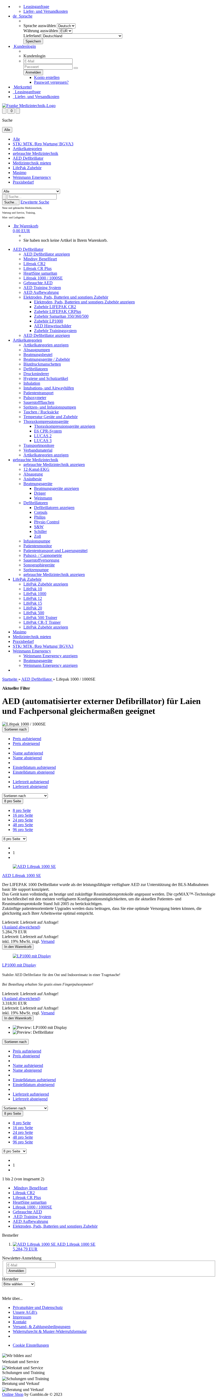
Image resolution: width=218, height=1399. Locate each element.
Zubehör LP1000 (48, 321)
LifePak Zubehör (27, 168)
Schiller (40, 531)
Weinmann (43, 498)
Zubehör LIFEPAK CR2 (55, 306)
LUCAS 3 (43, 440)
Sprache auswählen (39, 25)
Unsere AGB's (25, 1312)
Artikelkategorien (27, 148)
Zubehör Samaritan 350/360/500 (61, 316)
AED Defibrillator (28, 158)
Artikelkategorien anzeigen (46, 345)
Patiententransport (38, 393)
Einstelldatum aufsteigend (34, 767)
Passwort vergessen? (51, 82)
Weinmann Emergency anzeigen (50, 656)
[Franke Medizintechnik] (29, 105)
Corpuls (40, 512)
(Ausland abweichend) (21, 927)
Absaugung (33, 474)
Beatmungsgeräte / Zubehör (46, 359)
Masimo (19, 172)
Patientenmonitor (37, 546)
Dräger (40, 493)
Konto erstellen (47, 77)
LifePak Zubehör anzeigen (45, 584)
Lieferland (32, 35)
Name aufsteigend (28, 753)
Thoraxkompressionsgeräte (46, 421)
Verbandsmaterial (37, 450)
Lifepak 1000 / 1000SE (43, 278)
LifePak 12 (32, 598)
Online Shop (12, 1394)
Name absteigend (27, 758)
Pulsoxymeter (34, 397)
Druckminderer (36, 373)
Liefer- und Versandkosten (45, 11)
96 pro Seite (23, 829)
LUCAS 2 (43, 436)
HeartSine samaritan (40, 273)
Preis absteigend (26, 743)
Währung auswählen (40, 30)
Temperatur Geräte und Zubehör (50, 416)
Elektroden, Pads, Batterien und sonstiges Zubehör (65, 297)
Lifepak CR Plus (37, 268)
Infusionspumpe (36, 541)
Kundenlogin (24, 46)
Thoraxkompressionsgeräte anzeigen (64, 426)
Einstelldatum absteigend (33, 772)
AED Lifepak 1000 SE (21, 875)
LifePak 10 (32, 589)
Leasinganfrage (36, 6)
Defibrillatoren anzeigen (54, 507)
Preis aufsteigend (27, 738)
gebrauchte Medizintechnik (35, 153)
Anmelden (16, 1271)
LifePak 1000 (34, 593)
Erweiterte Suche (34, 202)
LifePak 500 (33, 613)
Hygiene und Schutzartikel (45, 378)
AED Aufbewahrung (41, 292)
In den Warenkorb (17, 947)
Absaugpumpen (36, 349)
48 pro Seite (23, 825)
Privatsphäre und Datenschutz (38, 1307)
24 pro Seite (23, 820)
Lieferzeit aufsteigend (31, 781)
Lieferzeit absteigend (30, 786)
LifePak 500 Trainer (40, 617)
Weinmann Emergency (32, 177)
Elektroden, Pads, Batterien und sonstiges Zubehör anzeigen (84, 302)
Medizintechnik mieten (32, 163)
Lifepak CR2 (34, 263)
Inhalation (31, 383)
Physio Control (46, 522)
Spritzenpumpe (36, 569)
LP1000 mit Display (19, 965)
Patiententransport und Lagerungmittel (55, 550)
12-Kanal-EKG (36, 469)
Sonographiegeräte (39, 565)
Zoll (37, 536)
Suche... (10, 202)
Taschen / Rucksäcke (41, 412)
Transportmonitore (38, 445)
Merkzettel (22, 87)
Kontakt (19, 1322)
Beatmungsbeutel (37, 354)
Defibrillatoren (35, 369)
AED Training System (42, 287)
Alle (16, 139)
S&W (39, 526)
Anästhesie (32, 479)
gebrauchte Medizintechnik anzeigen (54, 464)
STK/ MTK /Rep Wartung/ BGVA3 (43, 144)
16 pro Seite (23, 815)
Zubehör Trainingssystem (55, 330)
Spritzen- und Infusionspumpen (49, 407)
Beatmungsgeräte (37, 483)
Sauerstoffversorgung (41, 560)
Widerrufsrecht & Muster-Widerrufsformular (50, 1331)
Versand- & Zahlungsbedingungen (41, 1326)
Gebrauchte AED (38, 283)
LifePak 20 (32, 608)
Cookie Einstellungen (31, 1345)
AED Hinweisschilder (52, 326)
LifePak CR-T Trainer (42, 622)
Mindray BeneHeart (40, 259)
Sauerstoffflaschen (38, 402)
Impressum (22, 1317)
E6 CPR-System (48, 431)
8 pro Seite (22, 810)
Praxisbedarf (23, 182)
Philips (39, 517)
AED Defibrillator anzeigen (46, 254)
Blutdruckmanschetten (42, 364)
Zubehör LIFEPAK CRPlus (57, 311)
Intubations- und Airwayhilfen (48, 388)
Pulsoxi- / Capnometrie (42, 555)
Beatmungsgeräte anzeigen (56, 488)
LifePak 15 (32, 603)
